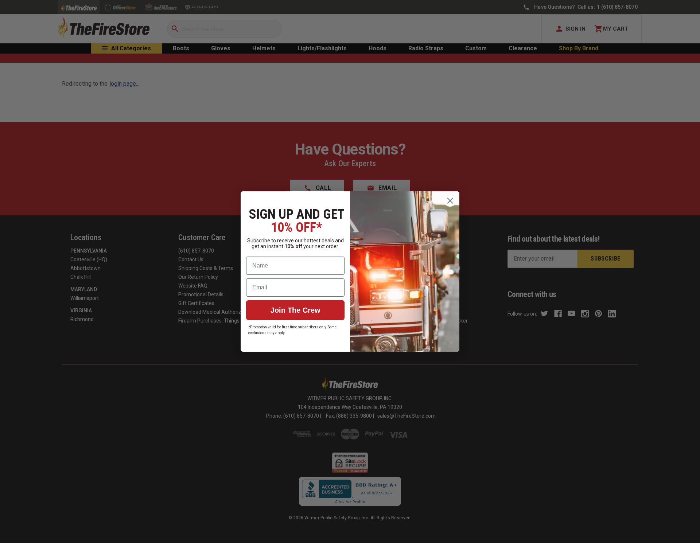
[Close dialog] (450, 200)
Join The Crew (295, 310)
